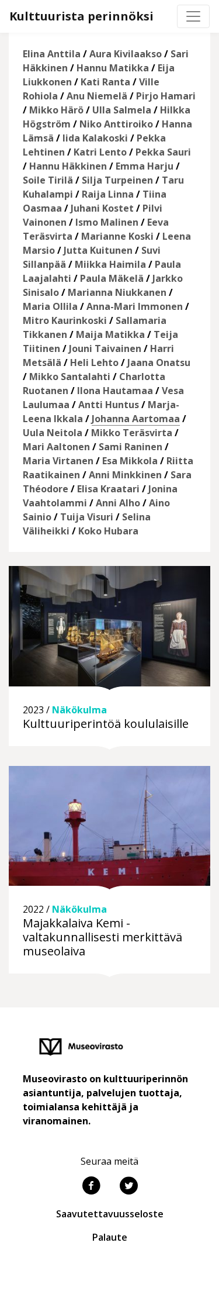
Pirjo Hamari (166, 95)
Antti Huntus (108, 404)
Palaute (109, 1237)
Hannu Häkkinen (68, 166)
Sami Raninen (130, 446)
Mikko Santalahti (69, 376)
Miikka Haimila (110, 264)
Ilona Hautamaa (115, 390)
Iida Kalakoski (95, 138)
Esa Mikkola (130, 460)
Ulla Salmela (121, 109)
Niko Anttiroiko (116, 124)
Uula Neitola (52, 432)
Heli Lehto (94, 362)
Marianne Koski (117, 236)
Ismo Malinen (106, 222)
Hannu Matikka (113, 67)
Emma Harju (144, 166)
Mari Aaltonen (56, 446)
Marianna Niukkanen (117, 292)
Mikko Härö (56, 109)
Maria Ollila (50, 306)
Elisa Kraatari (108, 488)
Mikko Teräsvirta (131, 432)
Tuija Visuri (86, 516)
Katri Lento (100, 152)
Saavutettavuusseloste (110, 1213)
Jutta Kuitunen (98, 250)
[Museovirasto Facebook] (91, 1187)
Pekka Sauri (163, 152)
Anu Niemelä (97, 95)
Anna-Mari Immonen (134, 306)
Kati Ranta (105, 81)
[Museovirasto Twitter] (128, 1187)
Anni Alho (118, 502)
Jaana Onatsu (158, 362)
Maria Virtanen (58, 460)
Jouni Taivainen (105, 348)
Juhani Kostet (102, 208)
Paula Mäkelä (112, 278)
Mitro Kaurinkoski (65, 320)
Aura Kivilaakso (125, 53)
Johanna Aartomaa (136, 418)
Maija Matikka (110, 334)
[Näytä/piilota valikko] (193, 16)
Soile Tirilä (48, 180)
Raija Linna (108, 194)
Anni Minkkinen (125, 474)
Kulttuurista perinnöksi (81, 16)
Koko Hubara (108, 530)
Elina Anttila (52, 53)
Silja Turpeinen (117, 180)
